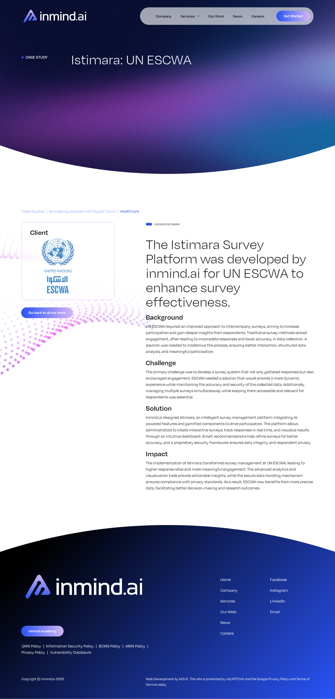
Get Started (293, 16)
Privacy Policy (33, 652)
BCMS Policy (109, 646)
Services (188, 16)
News (237, 16)
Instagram (279, 590)
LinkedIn (277, 601)
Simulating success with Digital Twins (82, 211)
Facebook (278, 579)
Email (275, 612)
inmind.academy (42, 631)
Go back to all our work (47, 313)
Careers (258, 16)
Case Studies (32, 211)
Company (163, 16)
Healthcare (129, 211)
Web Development (160, 679)
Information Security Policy (70, 646)
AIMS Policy (135, 646)
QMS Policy (31, 646)
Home (225, 579)
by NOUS (181, 679)
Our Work (216, 16)
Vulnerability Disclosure (70, 652)
